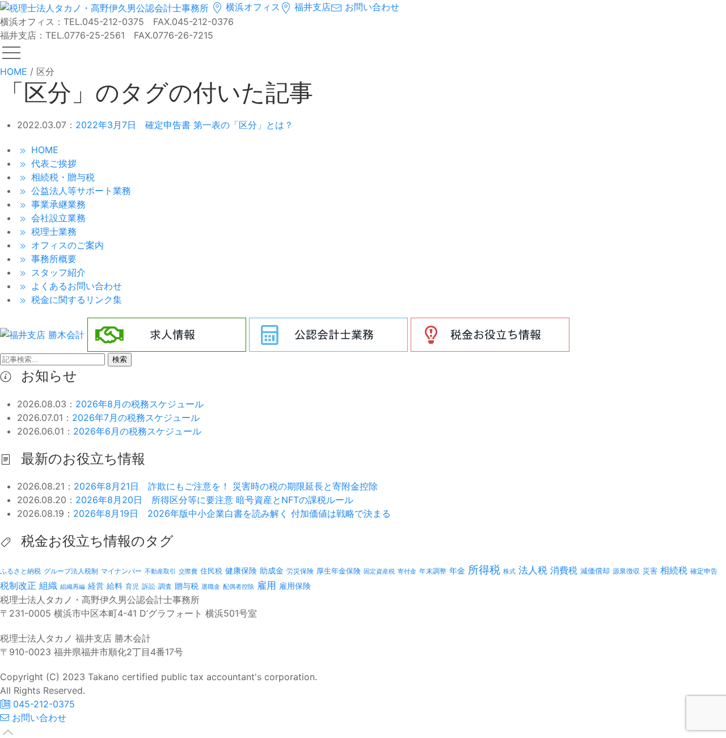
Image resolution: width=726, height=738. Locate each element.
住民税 (211, 571)
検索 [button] (119, 359)
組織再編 (72, 587)
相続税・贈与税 (61, 177)
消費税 (563, 570)
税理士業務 (52, 231)
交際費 (188, 571)
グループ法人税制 (71, 571)
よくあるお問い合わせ (75, 286)
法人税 (532, 570)
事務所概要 (52, 258)
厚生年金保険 (338, 570)
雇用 (266, 585)
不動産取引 (160, 571)
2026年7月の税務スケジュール (136, 417)
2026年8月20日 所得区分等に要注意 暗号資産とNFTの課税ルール (214, 499)
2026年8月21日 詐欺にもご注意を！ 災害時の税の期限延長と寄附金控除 (226, 486)
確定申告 (703, 571)
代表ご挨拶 (52, 163)
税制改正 (18, 585)
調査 (165, 587)
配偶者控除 (238, 587)
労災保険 (300, 571)
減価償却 (595, 570)
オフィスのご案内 (66, 245)
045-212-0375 (42, 704)
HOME (43, 149)
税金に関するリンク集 (75, 299)
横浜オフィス (251, 6)
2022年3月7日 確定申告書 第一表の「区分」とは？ (184, 124)
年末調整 (432, 571)
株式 (509, 571)
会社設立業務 (57, 217)
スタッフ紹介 (57, 272)
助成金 (272, 570)
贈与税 (187, 586)
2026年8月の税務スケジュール (139, 404)
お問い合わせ (370, 6)
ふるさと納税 (20, 571)
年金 (457, 570)
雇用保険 (295, 586)
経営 (96, 586)
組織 (48, 585)
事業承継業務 (57, 204)
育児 (132, 587)
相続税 (673, 570)
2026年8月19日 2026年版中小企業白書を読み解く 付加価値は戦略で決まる (232, 513)
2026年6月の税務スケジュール (137, 431)
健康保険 (241, 570)
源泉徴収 (626, 571)
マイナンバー (121, 571)
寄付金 (407, 571)
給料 (115, 586)
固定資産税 (379, 571)
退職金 (210, 587)
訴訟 (148, 586)
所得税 (484, 569)
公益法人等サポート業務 (79, 190)
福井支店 (311, 6)
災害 (650, 570)
